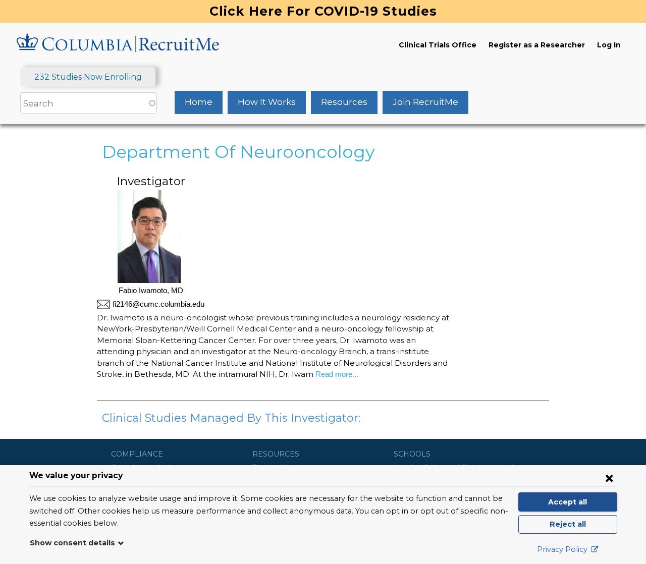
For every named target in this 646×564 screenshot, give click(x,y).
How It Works (267, 102)
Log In (609, 44)
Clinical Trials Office (437, 44)
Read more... (335, 374)
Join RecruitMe (425, 102)
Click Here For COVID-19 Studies (323, 11)
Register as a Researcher (537, 44)
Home (198, 102)
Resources (344, 102)
